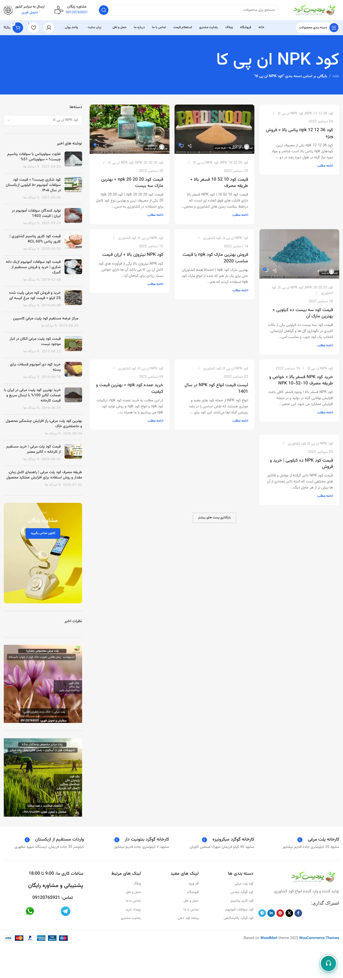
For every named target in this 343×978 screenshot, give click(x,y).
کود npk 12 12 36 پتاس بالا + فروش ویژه (299, 133)
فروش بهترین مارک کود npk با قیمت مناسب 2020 (215, 258)
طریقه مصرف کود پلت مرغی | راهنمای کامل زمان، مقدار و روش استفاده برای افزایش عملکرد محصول (44, 474)
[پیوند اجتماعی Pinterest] (280, 913)
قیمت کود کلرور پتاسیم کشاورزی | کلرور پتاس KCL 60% (35, 239)
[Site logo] (314, 10)
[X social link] (289, 913)
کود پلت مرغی (244, 884)
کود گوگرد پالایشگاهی (238, 918)
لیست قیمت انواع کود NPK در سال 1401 (216, 388)
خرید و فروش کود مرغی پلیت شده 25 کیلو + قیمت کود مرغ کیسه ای (35, 295)
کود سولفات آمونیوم (239, 909)
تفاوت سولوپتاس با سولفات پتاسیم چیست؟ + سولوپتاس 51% (34, 156)
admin (238, 146)
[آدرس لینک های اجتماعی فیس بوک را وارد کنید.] (298, 913)
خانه (336, 76)
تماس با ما (191, 909)
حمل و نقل (191, 901)
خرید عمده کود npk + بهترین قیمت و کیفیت (129, 388)
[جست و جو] (103, 10)
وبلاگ (137, 884)
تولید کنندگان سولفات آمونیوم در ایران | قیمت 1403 (36, 213)
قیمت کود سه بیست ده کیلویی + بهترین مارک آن (302, 313)
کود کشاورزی (212, 238)
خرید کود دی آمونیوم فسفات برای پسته (35, 367)
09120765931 (46, 897)
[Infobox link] (24, 10)
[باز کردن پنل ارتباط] (328, 963)
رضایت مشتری (131, 918)
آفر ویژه (194, 884)
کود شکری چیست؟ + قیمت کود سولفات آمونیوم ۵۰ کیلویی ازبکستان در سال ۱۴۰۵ (33, 185)
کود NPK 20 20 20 (149, 163)
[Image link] (313, 877)
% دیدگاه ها (31, 166)
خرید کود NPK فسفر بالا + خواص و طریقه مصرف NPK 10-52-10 (301, 380)
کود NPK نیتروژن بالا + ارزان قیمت (132, 254)
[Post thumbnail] (73, 160)
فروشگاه (193, 892)
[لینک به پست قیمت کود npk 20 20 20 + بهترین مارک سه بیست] (129, 129)
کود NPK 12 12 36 (319, 113)
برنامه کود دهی (188, 918)
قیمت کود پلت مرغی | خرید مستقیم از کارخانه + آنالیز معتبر (33, 449)
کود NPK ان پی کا (290, 113)
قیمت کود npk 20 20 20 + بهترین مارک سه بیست (132, 182)
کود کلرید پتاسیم (242, 901)
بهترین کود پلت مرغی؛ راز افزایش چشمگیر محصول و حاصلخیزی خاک (44, 423)
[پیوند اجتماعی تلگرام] (262, 913)
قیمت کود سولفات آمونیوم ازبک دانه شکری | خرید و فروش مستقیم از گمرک (33, 267)
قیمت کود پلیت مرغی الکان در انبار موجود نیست (35, 341)
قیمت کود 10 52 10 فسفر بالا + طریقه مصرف (219, 182)
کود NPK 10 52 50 (234, 163)
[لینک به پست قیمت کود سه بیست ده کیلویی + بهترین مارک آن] (299, 254)
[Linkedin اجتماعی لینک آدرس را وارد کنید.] (271, 913)
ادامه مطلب (325, 165)
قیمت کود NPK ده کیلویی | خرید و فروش (301, 463)
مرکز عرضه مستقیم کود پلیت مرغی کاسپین (45, 318)
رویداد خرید (133, 909)
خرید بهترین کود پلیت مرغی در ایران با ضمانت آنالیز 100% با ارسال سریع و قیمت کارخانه (32, 395)
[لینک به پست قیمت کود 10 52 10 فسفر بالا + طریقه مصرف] (214, 129)
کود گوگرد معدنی (242, 892)
